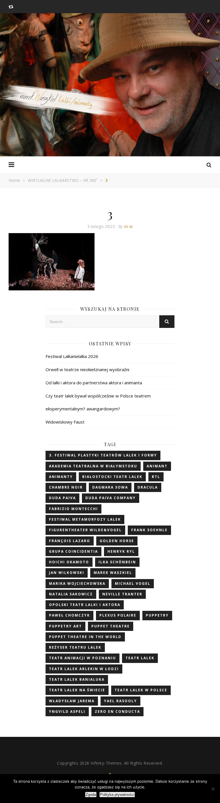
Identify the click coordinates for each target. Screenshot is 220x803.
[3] (110, 261)
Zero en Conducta (117, 711)
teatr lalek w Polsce (141, 690)
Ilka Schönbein (117, 562)
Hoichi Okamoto (69, 562)
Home (14, 180)
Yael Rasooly (120, 700)
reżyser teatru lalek (75, 647)
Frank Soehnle (149, 530)
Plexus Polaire (117, 615)
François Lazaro (69, 540)
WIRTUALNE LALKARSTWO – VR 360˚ (63, 180)
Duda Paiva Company (110, 497)
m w (128, 226)
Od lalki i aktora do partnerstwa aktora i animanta (94, 382)
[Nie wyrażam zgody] (213, 789)
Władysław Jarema (72, 700)
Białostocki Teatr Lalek (112, 476)
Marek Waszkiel (113, 572)
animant (157, 466)
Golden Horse (117, 540)
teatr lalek (139, 658)
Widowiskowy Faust (65, 422)
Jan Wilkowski (66, 572)
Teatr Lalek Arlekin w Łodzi (84, 668)
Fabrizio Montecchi (73, 508)
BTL (156, 476)
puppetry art (65, 626)
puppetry (157, 615)
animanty (61, 476)
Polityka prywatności (117, 794)
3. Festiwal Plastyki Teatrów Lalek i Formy (103, 455)
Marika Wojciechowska (77, 583)
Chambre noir (66, 487)
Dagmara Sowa (110, 487)
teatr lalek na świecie (77, 690)
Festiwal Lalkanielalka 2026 (72, 356)
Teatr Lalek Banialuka (77, 679)
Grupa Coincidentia (73, 551)
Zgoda (91, 794)
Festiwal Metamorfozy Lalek (85, 519)
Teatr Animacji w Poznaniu (82, 658)
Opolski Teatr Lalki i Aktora (84, 604)
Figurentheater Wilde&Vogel (85, 530)
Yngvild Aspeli (67, 711)
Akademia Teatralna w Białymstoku (93, 466)
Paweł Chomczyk (69, 615)
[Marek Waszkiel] (110, 104)
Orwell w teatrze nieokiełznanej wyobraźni (87, 369)
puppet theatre (110, 626)
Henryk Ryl (121, 551)
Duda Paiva (62, 497)
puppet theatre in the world (85, 636)
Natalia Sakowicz (71, 594)
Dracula (148, 487)
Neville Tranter (122, 594)
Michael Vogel (132, 583)
